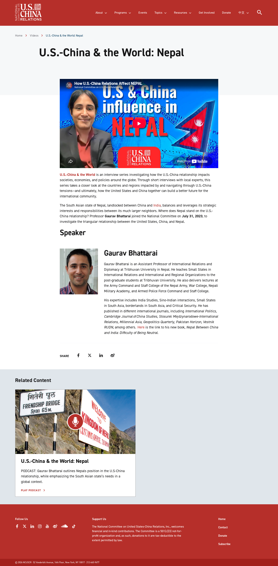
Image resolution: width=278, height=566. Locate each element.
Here (140, 327)
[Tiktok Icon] (74, 527)
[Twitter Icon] (24, 527)
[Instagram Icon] (40, 527)
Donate (222, 536)
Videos (34, 35)
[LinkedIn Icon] (32, 527)
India (157, 205)
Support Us (99, 519)
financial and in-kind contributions (113, 531)
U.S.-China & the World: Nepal (55, 461)
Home (19, 35)
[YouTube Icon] (47, 527)
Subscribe (224, 544)
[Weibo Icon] (55, 527)
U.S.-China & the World (77, 174)
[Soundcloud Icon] (64, 527)
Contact (223, 527)
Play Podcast (31, 490)
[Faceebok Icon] (17, 527)
